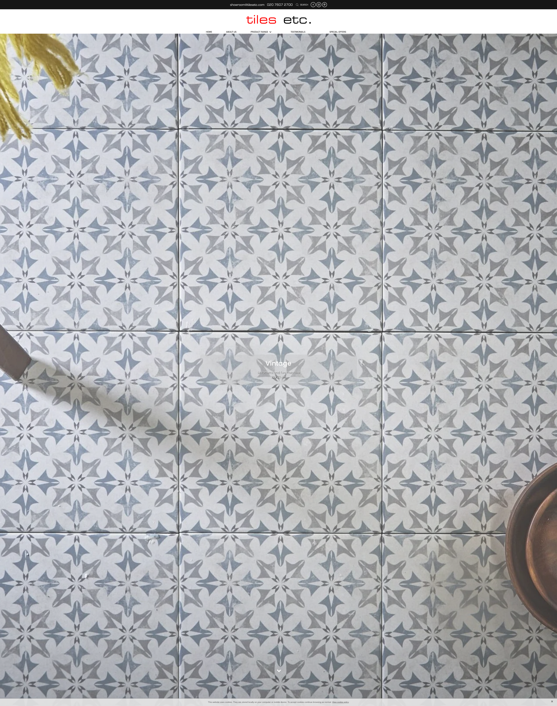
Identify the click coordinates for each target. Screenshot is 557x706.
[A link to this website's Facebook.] (313, 4)
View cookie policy (340, 702)
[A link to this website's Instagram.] (318, 4)
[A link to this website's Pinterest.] (324, 4)
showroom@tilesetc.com (247, 4)
